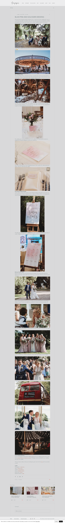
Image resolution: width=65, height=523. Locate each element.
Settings (56, 521)
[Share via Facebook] (15, 476)
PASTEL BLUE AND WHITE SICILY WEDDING (47, 497)
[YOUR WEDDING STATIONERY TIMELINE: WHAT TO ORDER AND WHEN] (32, 490)
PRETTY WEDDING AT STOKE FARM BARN (15, 497)
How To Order (16, 518)
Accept (61, 521)
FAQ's (11, 518)
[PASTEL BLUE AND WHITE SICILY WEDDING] (48, 490)
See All (54, 484)
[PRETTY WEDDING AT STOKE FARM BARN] (17, 490)
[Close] (63, 521)
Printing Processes (24, 518)
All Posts (11, 7)
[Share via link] (22, 476)
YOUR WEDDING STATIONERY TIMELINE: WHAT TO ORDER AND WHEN (31, 497)
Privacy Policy (38, 521)
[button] (53, 7)
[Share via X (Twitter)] (17, 476)
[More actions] (49, 14)
